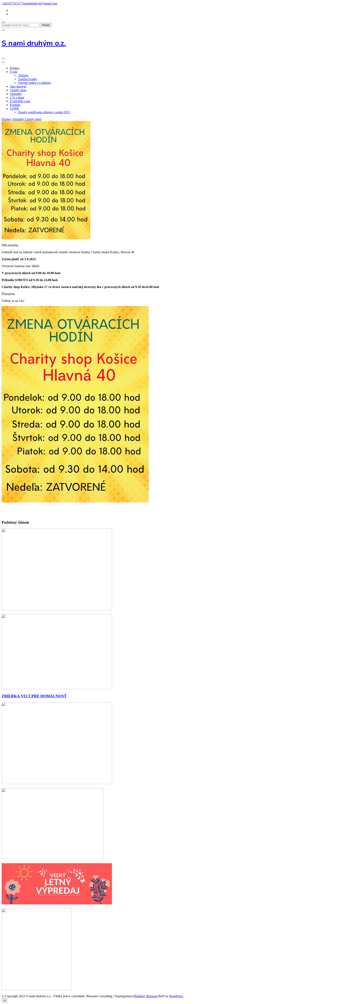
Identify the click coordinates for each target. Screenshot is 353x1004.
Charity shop (18, 90)
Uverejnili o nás (20, 101)
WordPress (176, 996)
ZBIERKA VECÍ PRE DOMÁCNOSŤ (34, 696)
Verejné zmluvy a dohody (34, 82)
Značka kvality (27, 79)
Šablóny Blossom (146, 996)
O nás (13, 71)
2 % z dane (17, 97)
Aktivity (23, 75)
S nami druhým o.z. (34, 43)
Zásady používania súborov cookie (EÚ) (44, 112)
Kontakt (15, 105)
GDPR (14, 108)
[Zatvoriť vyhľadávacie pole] (3, 30)
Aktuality (16, 94)
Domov (15, 68)
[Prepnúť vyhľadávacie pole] (3, 22)
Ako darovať (18, 86)
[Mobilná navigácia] (3, 58)
